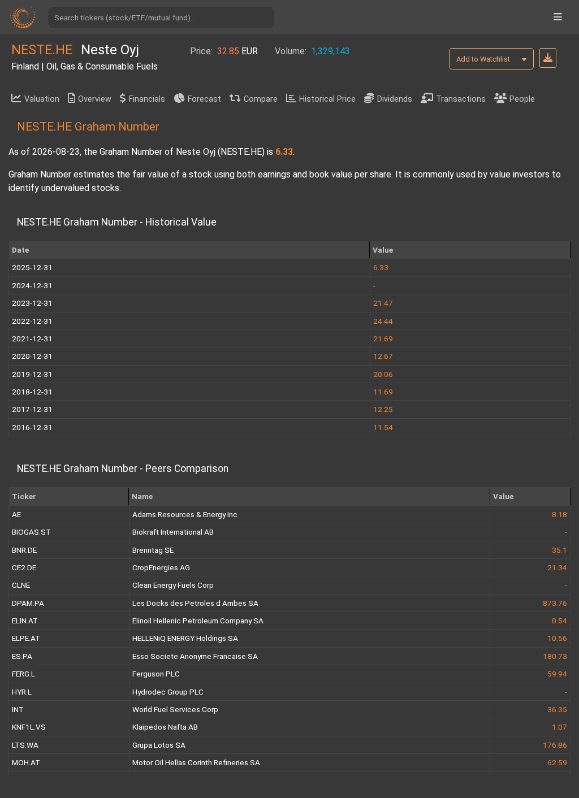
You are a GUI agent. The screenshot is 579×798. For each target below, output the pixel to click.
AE (16, 514)
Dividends (394, 99)
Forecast (204, 99)
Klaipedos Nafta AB (165, 726)
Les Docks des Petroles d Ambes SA (195, 603)
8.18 (559, 514)
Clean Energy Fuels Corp (173, 584)
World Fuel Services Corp (175, 709)
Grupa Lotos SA (158, 744)
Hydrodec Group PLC (168, 691)
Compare (261, 99)
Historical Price (327, 99)
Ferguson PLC (156, 673)
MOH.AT (26, 762)
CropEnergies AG (161, 567)
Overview (94, 99)
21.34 (557, 567)
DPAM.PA (28, 603)
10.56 (557, 638)
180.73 (555, 656)
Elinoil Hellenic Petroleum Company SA (197, 620)
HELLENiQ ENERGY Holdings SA (185, 638)
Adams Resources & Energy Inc (184, 514)
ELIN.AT (25, 620)
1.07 (559, 726)
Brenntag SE (153, 549)
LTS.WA (25, 744)
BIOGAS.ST (31, 531)
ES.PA (22, 656)
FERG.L (23, 673)
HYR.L (22, 691)
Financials (147, 99)
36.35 (557, 709)
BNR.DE (24, 549)
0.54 (559, 620)
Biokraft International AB (173, 531)
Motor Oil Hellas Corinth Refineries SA (196, 762)
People (522, 99)
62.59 (557, 762)
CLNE (21, 584)
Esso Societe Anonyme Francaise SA (195, 656)
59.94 (557, 673)
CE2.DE (24, 567)
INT (18, 709)
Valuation (41, 99)
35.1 (559, 549)
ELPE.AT (26, 638)
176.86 (555, 744)
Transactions (461, 99)
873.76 (555, 603)
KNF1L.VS (29, 726)
